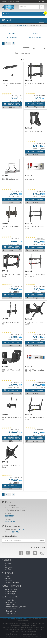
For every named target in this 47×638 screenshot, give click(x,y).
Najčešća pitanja (10, 591)
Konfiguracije (8, 568)
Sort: (16, 53)
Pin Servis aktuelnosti (11, 583)
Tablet (6, 565)
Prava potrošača (10, 613)
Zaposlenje (8, 580)
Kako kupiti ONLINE (11, 589)
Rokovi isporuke (10, 602)
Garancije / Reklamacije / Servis (15, 607)
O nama (7, 576)
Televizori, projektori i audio (17, 25)
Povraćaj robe (9, 600)
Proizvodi (7, 20)
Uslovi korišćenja (10, 609)
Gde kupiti (7, 578)
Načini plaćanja (9, 594)
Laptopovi (7, 563)
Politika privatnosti (10, 611)
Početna (3, 25)
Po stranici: (26, 48)
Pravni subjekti (9, 604)
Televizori (7, 570)
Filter (24, 60)
